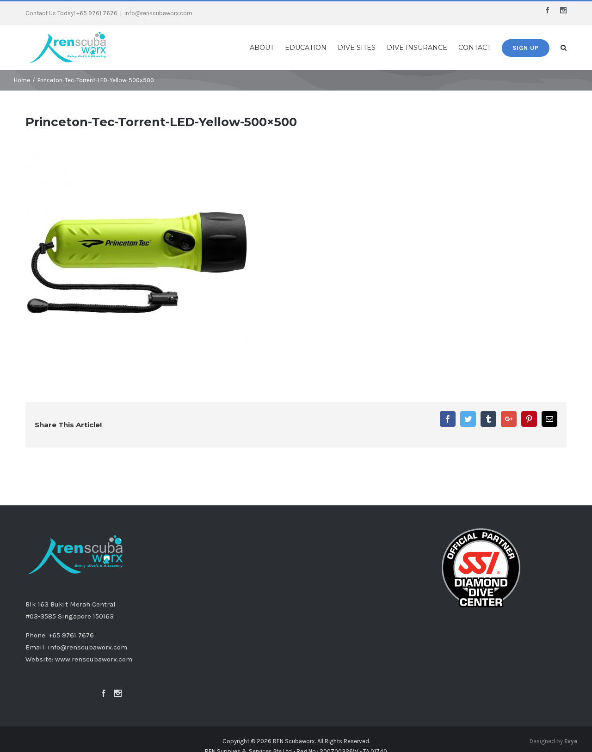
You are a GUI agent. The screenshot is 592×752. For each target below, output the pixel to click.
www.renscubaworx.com (93, 659)
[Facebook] (103, 693)
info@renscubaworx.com (158, 13)
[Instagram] (118, 693)
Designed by (553, 741)
